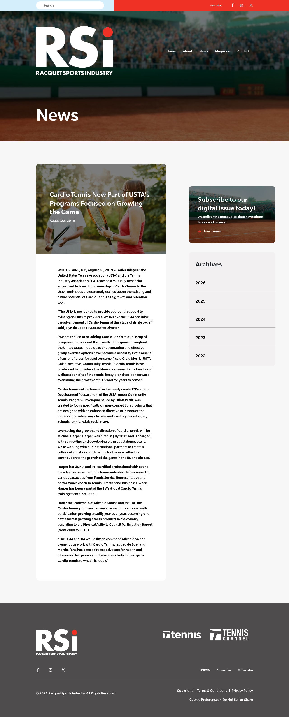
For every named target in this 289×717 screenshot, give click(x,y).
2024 (200, 319)
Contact (243, 51)
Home (171, 51)
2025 (200, 301)
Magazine (222, 51)
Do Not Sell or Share (238, 699)
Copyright (185, 690)
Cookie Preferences (204, 699)
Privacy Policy (242, 690)
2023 (200, 337)
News (203, 51)
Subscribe (215, 5)
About (187, 51)
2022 (200, 356)
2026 (200, 282)
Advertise (224, 670)
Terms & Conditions (212, 690)
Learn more (212, 231)
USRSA (205, 670)
